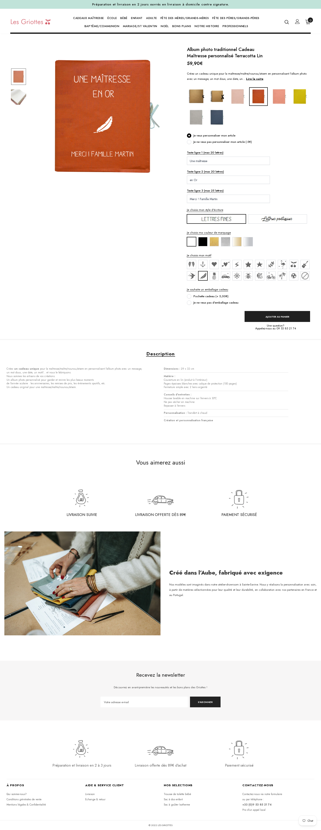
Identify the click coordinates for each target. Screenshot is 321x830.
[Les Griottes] (30, 21)
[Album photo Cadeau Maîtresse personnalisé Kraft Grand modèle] (196, 96)
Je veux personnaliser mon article (214, 135)
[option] (104, 117)
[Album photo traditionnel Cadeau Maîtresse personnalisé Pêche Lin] (279, 96)
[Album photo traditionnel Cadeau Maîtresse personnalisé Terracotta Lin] (258, 96)
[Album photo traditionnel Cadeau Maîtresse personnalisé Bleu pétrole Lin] (217, 117)
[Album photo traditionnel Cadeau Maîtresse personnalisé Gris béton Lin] (196, 117)
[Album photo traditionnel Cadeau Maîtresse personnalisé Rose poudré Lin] (237, 96)
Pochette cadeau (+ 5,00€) (210, 296)
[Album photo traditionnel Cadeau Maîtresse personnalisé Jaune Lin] (300, 96)
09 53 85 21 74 (286, 328)
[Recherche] (287, 22)
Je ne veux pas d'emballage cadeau (215, 303)
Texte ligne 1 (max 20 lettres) (205, 152)
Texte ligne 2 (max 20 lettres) (205, 171)
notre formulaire (273, 794)
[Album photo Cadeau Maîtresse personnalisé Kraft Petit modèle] (217, 96)
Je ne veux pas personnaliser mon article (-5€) (222, 142)
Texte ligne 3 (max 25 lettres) (205, 191)
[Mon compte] (297, 21)
